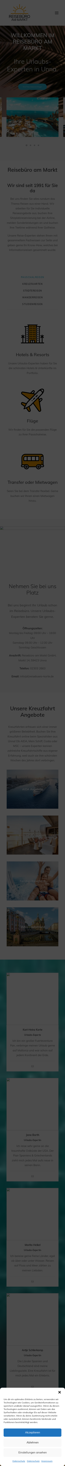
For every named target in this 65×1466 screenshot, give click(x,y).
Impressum (47, 1461)
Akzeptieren (32, 1432)
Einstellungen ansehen (32, 1452)
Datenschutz (18, 1461)
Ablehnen (33, 1442)
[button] (59, 1392)
